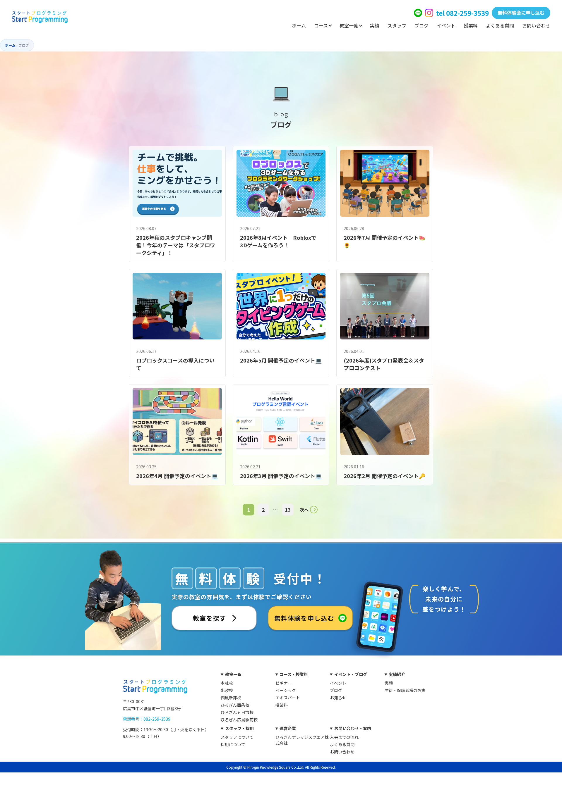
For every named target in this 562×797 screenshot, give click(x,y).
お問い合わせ (536, 25)
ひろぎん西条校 (235, 705)
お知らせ (338, 698)
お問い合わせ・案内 (352, 728)
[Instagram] (429, 13)
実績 (374, 25)
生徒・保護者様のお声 (405, 690)
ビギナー (283, 683)
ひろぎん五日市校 (237, 712)
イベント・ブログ (350, 674)
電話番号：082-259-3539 (146, 719)
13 (287, 509)
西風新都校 (231, 698)
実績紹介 (397, 674)
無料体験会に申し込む (521, 12)
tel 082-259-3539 (462, 13)
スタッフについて (237, 737)
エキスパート (287, 698)
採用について (233, 744)
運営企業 (288, 728)
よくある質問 (500, 25)
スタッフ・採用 (239, 728)
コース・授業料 (294, 674)
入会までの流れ (344, 737)
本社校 (227, 683)
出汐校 (227, 690)
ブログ (421, 25)
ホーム (299, 25)
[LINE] (418, 13)
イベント (446, 25)
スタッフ (397, 25)
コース (321, 25)
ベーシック (285, 690)
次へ (304, 509)
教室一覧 (349, 25)
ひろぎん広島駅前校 (239, 719)
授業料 (471, 25)
